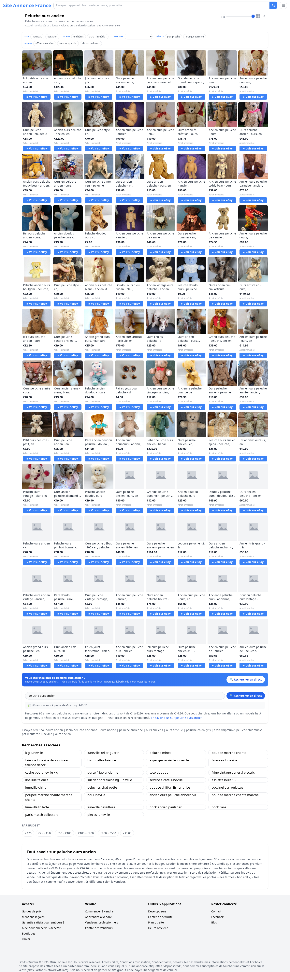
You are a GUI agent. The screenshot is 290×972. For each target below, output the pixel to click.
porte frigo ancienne (102, 772)
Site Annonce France (27, 5)
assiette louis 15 (224, 780)
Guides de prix (31, 911)
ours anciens (154, 730)
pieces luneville (98, 814)
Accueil (29, 25)
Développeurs (157, 911)
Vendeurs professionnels (101, 922)
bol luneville (96, 795)
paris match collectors (41, 814)
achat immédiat (97, 36)
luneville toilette (37, 807)
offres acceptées (45, 43)
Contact (216, 911)
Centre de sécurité (160, 917)
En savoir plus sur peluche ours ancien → (178, 718)
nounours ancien (51, 730)
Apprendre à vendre (98, 917)
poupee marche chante (229, 753)
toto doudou (159, 772)
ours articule (174, 730)
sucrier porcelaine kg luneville (109, 780)
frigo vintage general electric (233, 772)
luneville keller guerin (103, 753)
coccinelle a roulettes (227, 787)
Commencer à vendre (99, 911)
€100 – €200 (86, 833)
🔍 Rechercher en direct (246, 695)
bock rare (219, 807)
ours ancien (63, 734)
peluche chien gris (198, 730)
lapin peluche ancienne (81, 730)
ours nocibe (108, 730)
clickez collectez (91, 43)
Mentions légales (33, 917)
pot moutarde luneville (37, 734)
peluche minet (160, 753)
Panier (26, 939)
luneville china (35, 787)
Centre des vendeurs (99, 928)
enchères (78, 36)
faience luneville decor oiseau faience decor (47, 762)
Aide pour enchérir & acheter (41, 928)
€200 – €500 (108, 833)
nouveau (37, 36)
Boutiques (28, 933)
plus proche (173, 36)
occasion (52, 36)
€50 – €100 (64, 833)
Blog (214, 922)
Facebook (217, 917)
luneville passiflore (101, 807)
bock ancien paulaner (166, 807)
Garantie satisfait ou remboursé (43, 922)
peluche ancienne (131, 730)
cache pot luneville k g (41, 772)
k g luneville (34, 753)
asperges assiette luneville (169, 760)
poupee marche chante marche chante (48, 797)
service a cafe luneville (166, 780)
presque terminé (194, 36)
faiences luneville (224, 760)
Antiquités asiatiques (46, 25)
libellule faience (36, 780)
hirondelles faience (101, 760)
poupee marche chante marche (235, 795)
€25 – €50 (44, 833)
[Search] (273, 5)
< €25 (28, 833)
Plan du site (156, 922)
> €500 (127, 833)
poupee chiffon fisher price (170, 787)
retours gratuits (68, 43)
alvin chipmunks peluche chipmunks (238, 730)
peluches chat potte (102, 787)
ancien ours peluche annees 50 (173, 795)
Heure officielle (158, 928)
